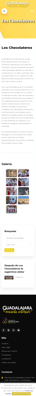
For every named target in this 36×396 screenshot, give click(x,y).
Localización (6, 359)
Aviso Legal (6, 347)
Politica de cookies (9, 362)
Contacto (5, 343)
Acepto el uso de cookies (21, 393)
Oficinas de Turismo (9, 351)
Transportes (6, 355)
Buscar (10, 250)
